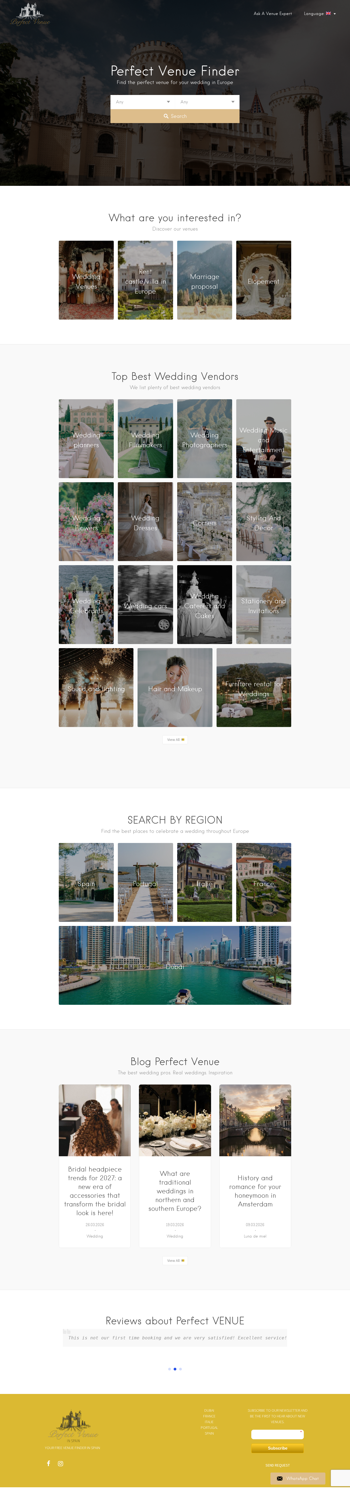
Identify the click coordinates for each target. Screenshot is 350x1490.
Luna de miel (255, 1236)
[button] (169, 1369)
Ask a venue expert (273, 13)
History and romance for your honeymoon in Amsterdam (255, 1191)
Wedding (95, 1236)
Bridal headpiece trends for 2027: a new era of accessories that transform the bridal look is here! (95, 1191)
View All (173, 739)
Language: (315, 13)
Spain (209, 1433)
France (209, 1416)
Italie (209, 1421)
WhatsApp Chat (303, 1478)
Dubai (209, 1410)
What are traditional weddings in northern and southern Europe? (174, 1191)
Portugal (209, 1427)
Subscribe (277, 1448)
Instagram (60, 1465)
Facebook (48, 1465)
